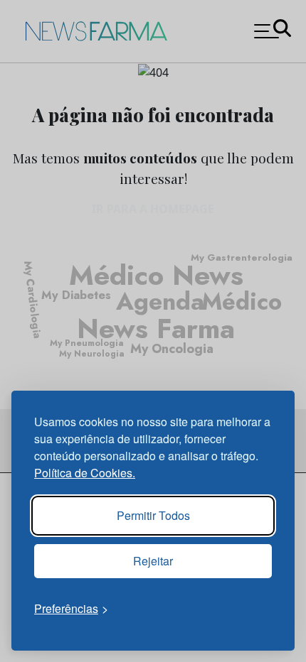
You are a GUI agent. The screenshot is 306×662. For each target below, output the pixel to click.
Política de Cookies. (84, 473)
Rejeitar (153, 561)
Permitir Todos (153, 515)
